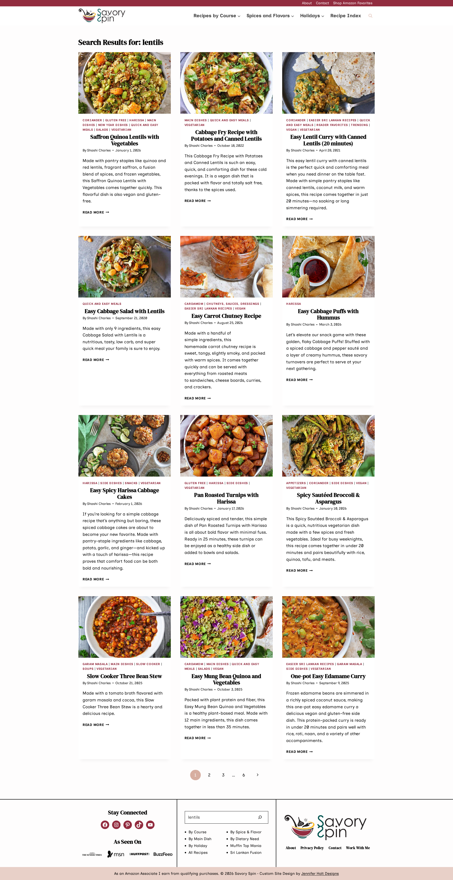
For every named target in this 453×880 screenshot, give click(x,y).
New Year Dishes (113, 125)
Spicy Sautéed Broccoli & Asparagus (328, 498)
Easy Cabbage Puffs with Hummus (328, 314)
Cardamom (194, 304)
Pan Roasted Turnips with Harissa (226, 498)
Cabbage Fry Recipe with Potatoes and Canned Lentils (226, 135)
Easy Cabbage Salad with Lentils (124, 311)
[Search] (260, 817)
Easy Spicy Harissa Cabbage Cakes (124, 493)
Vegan (291, 129)
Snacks (131, 483)
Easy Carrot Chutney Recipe (226, 316)
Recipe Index (345, 15)
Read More (96, 212)
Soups (88, 668)
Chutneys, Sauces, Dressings (232, 304)
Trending (359, 125)
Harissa (136, 120)
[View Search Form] (370, 16)
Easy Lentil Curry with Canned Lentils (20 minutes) (328, 140)
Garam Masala (95, 664)
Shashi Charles (99, 150)
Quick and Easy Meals (229, 120)
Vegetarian (121, 129)
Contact (322, 3)
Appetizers (296, 483)
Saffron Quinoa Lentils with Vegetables (124, 140)
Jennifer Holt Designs (320, 873)
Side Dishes (111, 483)
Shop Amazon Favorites (353, 3)
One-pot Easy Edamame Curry (328, 676)
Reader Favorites (332, 125)
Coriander (92, 120)
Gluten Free (115, 120)
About (307, 3)
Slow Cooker (148, 664)
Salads (102, 129)
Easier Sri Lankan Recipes (333, 120)
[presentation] (124, 83)
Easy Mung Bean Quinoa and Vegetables (226, 679)
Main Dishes (196, 120)
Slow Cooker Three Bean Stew (124, 676)
